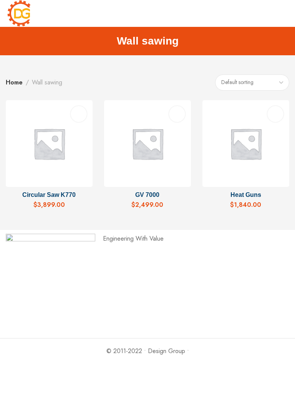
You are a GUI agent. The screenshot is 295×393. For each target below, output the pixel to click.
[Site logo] (19, 13)
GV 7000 (147, 195)
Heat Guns (245, 195)
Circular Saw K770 (49, 195)
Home (14, 82)
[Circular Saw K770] (49, 143)
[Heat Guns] (246, 143)
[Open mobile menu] (286, 13)
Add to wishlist (79, 114)
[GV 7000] (147, 143)
